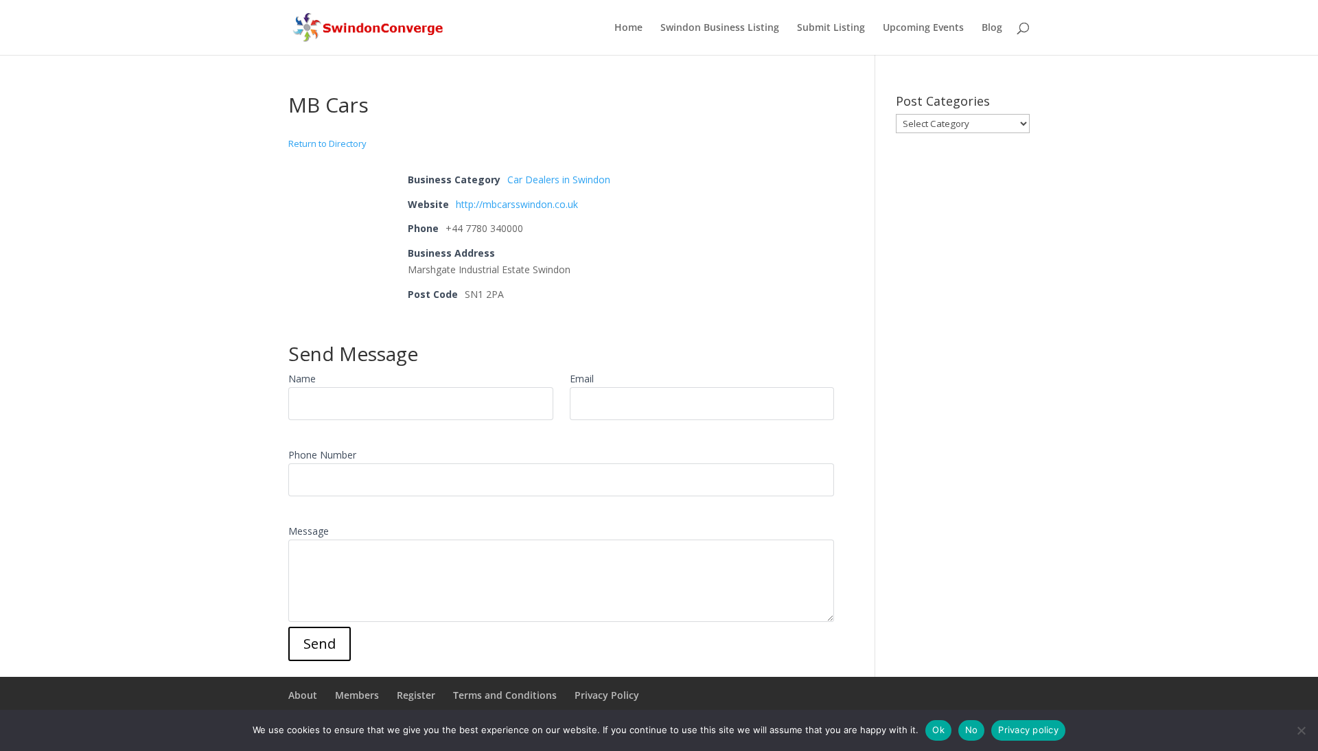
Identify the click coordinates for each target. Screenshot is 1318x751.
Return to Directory (327, 143)
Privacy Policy (607, 695)
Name (302, 378)
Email (582, 378)
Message (308, 531)
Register (416, 695)
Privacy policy (1028, 729)
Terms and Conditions (505, 695)
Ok (938, 729)
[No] (1301, 730)
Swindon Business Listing (719, 28)
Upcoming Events (923, 28)
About (302, 695)
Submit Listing (831, 28)
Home (628, 28)
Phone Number (322, 454)
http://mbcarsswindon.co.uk (517, 204)
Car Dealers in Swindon (558, 179)
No (971, 729)
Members (357, 695)
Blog (992, 28)
